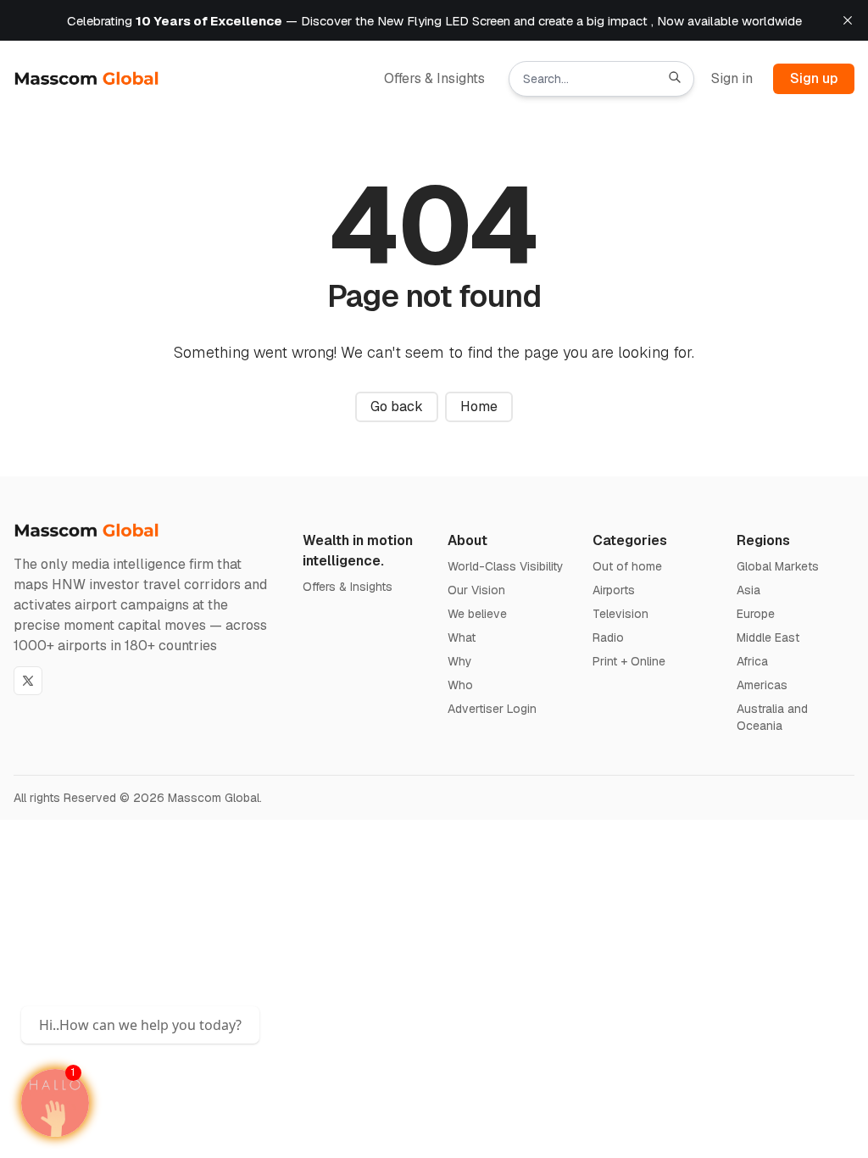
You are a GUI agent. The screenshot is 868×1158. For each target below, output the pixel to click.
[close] (847, 20)
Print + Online (629, 661)
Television (620, 613)
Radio (608, 637)
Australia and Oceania (772, 717)
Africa (752, 661)
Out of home (627, 566)
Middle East (768, 637)
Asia (748, 590)
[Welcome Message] (55, 1103)
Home (479, 406)
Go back (396, 406)
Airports (614, 590)
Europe (756, 613)
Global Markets (778, 566)
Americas (762, 685)
